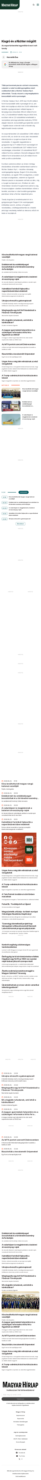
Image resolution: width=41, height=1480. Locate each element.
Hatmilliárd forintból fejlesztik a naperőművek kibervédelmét (23, 514)
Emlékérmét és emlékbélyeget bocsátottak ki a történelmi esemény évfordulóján (28, 406)
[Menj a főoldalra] (10, 5)
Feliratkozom (20, 1399)
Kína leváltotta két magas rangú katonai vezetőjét (30, 390)
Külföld (8, 397)
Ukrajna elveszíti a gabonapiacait (19, 518)
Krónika (8, 423)
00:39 (4, 508)
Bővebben (20, 524)
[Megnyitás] (37, 4)
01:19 (4, 497)
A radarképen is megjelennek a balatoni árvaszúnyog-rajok (29, 417)
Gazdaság (23, 492)
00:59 (5, 502)
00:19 (4, 513)
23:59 (5, 519)
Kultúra (8, 410)
